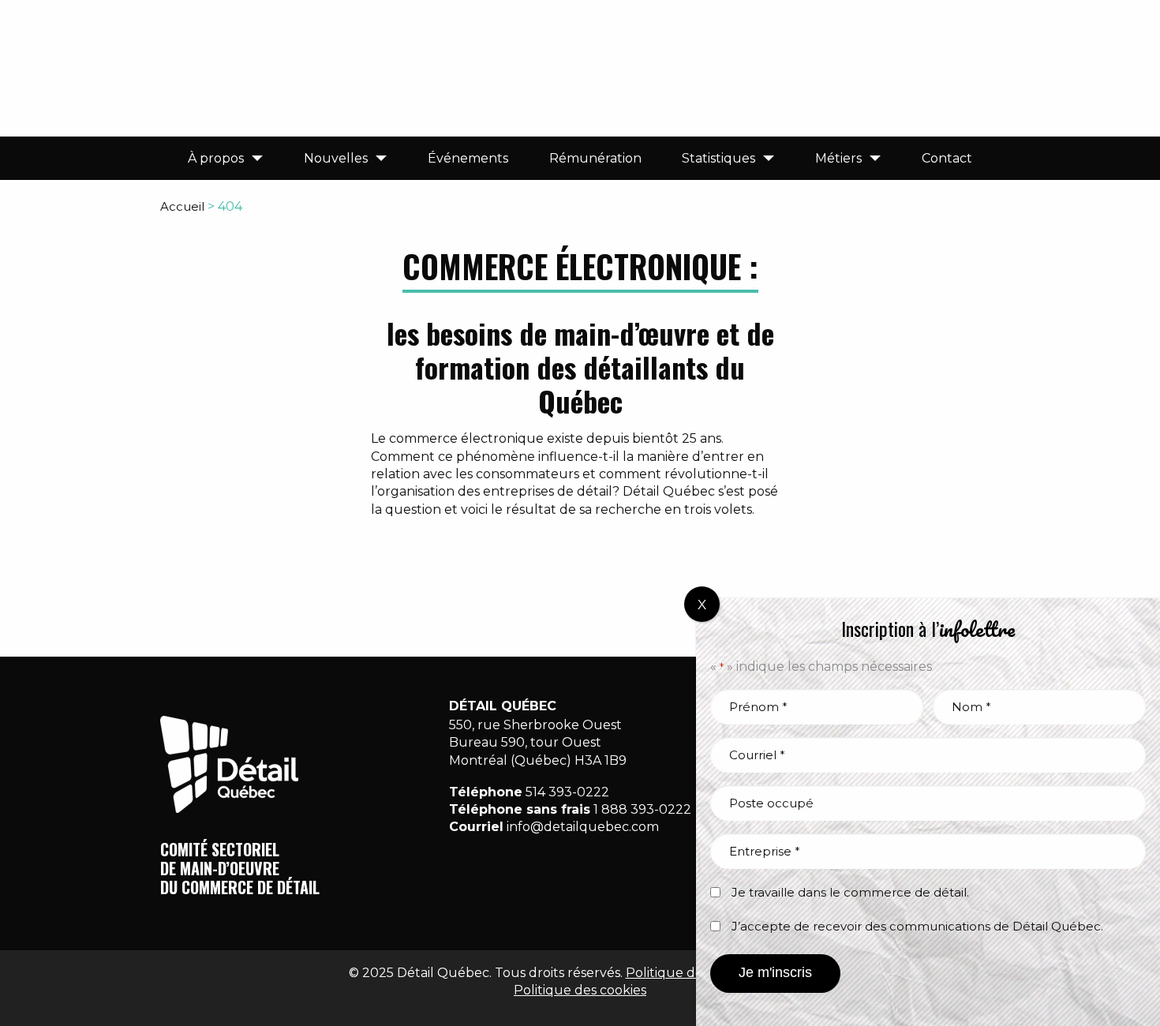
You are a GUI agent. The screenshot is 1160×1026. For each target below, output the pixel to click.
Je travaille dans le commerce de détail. (850, 892)
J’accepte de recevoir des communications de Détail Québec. (917, 926)
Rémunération (595, 158)
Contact (947, 158)
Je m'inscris (775, 972)
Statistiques (718, 158)
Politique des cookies (580, 990)
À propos (216, 158)
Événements (468, 158)
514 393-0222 (567, 791)
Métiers (838, 158)
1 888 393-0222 (642, 809)
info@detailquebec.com (583, 826)
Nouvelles (336, 158)
